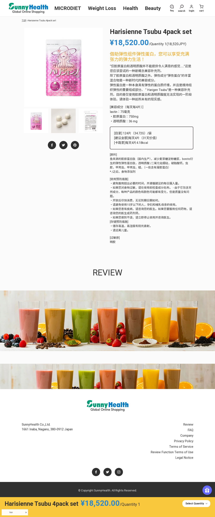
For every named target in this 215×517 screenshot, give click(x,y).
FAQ (190, 430)
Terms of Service (181, 446)
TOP (24, 20)
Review (188, 424)
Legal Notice (184, 458)
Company (186, 435)
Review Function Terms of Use (172, 452)
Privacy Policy (183, 441)
